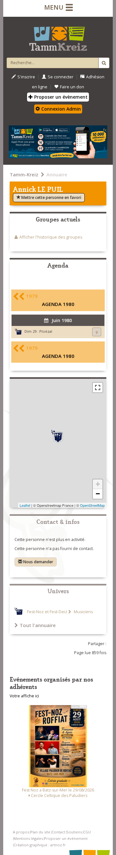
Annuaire (56, 174)
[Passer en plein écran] (97, 387)
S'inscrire (26, 77)
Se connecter (60, 77)
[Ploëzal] (58, 436)
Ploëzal (45, 331)
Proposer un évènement (60, 97)
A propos (21, 832)
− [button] (98, 494)
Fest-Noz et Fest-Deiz (47, 611)
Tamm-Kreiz (24, 174)
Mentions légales (28, 838)
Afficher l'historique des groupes (50, 237)
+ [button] (98, 484)
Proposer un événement (66, 838)
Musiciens (83, 611)
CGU (87, 832)
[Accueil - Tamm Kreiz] (58, 36)
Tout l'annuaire (38, 625)
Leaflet (25, 505)
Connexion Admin (60, 109)
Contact (58, 832)
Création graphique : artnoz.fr (40, 844)
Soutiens (74, 832)
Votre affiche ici (24, 696)
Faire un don (72, 87)
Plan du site (40, 832)
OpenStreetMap (92, 505)
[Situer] (96, 332)
